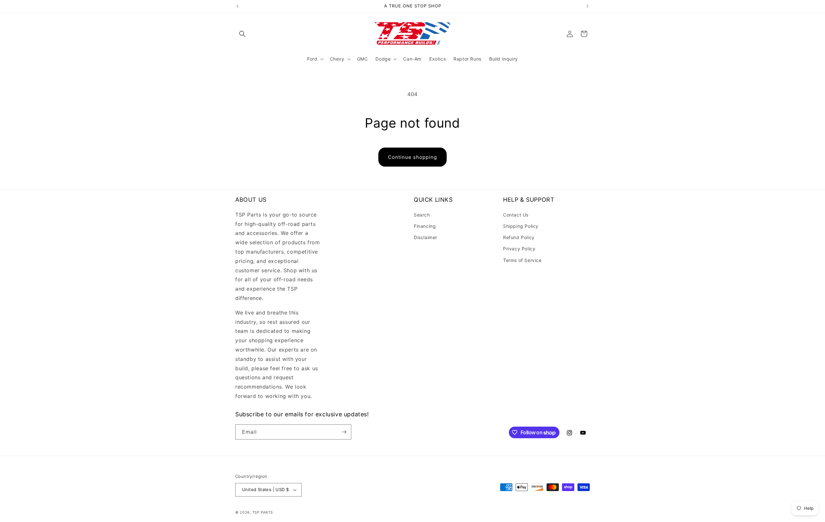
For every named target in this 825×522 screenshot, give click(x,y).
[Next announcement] (587, 6)
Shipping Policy (521, 226)
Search (422, 215)
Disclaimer (425, 237)
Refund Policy (519, 237)
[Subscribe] (344, 432)
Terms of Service (522, 260)
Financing (425, 226)
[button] (242, 34)
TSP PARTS (262, 512)
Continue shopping (412, 157)
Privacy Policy (519, 248)
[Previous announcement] (237, 6)
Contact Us (516, 215)
